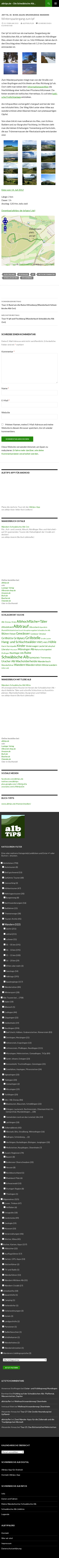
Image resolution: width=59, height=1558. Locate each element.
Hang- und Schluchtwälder (18, 642)
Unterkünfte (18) (10, 1291)
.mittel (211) (11, 934)
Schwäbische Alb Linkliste (12, 1509)
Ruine (27, 652)
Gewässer (23, 633)
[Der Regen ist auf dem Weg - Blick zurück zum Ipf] (48, 168)
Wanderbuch (44, 661)
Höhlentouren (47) (12, 888)
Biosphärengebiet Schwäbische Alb (37, 630)
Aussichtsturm (8, 630)
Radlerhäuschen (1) (13, 1332)
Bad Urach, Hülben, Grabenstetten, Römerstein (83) (29, 1032)
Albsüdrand (7, 627)
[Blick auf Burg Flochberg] (29, 145)
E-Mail (5, 400)
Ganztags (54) (12, 971)
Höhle (52, 642)
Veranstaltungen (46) (13, 1234)
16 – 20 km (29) (12, 960)
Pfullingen (5, 653)
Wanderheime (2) (12, 1342)
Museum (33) (10, 1228)
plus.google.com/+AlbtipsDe (14, 784)
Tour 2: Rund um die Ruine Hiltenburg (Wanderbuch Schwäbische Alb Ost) (29, 305)
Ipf (33, 274)
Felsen (12, 633)
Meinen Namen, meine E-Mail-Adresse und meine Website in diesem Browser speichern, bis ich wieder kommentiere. (27, 428)
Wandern (44, 15)
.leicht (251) (11, 928)
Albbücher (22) (11, 1248)
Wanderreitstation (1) (14, 1348)
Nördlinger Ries (11, 278)
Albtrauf (21, 626)
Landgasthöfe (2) (12, 1321)
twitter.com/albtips (9, 781)
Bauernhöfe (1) (11, 1295)
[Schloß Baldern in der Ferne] (11, 157)
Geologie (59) (10, 1223)
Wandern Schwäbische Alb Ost (15, 526)
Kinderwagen (32, 646)
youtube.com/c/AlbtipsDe (12, 786)
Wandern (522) (12, 924)
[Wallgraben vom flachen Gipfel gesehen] (48, 57)
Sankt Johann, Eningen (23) (18, 1058)
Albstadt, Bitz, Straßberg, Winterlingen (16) (25, 1131)
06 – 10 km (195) (13, 950)
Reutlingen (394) (11, 1028)
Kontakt (5, 1533)
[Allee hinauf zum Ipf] (11, 57)
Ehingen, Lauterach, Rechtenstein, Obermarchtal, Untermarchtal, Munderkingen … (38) (30, 1110)
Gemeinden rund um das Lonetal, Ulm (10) (24, 1117)
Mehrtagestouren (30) (14, 893)
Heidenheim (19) (11, 1023)
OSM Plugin (49, 264)
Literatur (5, 649)
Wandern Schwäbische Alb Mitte (16, 685)
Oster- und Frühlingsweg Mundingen (40, 1388)
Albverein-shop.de (8, 590)
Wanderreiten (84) (12, 987)
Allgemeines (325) (11, 1199)
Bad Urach (19, 630)
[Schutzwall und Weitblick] (48, 157)
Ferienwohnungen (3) (13, 1311)
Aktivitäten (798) (10, 863)
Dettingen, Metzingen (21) (18, 1037)
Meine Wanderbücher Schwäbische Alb (18, 1504)
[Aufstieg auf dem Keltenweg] (29, 57)
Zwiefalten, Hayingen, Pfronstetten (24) (24, 1069)
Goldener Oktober (38, 634)
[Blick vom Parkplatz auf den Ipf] (11, 145)
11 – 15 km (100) (13, 955)
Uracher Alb (8, 661)
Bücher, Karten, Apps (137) (15, 1244)
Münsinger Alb (26, 649)
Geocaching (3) (11, 883)
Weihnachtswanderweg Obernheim (30, 1401)
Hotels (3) (8, 1316)
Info (3, 1493)
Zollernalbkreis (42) (12, 1127)
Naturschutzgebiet (43, 649)
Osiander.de (6, 600)
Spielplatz (34, 657)
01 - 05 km (13, 15)
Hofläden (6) (11, 1207)
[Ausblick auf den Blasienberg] (11, 168)
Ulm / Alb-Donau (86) (13, 1100)
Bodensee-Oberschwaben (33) (20, 1162)
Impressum (6, 1543)
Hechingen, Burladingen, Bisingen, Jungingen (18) (28, 1142)
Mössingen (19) (13, 1089)
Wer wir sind (7, 1538)
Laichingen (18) (12, 1122)
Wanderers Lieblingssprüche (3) (17, 1353)
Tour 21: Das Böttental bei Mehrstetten (38, 1427)
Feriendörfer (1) (11, 1305)
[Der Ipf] (48, 179)
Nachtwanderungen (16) (15, 903)
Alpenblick (43, 627)
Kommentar (8, 351)
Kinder (21, 645)
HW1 (40, 642)
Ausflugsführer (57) (13, 1253)
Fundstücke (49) (11, 1218)
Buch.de (4, 595)
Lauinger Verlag (7, 588)
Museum (13, 649)
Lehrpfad (51, 646)
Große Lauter (46, 638)
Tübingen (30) (10, 1080)
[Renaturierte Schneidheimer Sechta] (29, 69)
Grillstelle (32, 638)
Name (5, 388)
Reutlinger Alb (17, 652)
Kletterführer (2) (11, 1264)
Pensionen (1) (10, 1326)
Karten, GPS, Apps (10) (14, 1259)
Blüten (5, 633)
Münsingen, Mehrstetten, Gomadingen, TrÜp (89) (28, 1053)
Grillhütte (7, 638)
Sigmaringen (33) (11, 1074)
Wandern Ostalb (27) (13, 1285)
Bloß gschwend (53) (13, 872)
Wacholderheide (26, 661)
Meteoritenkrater (46, 274)
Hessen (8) (10, 1167)
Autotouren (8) (11, 867)
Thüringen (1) (12, 1194)
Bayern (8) (10, 1157)
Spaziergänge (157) (14, 981)
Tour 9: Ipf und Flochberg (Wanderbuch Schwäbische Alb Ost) (27, 318)
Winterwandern (49, 665)
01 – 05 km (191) (13, 944)
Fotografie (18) (11, 1212)
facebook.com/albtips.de (12, 779)
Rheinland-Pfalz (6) (14, 1178)
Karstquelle (11, 646)
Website (5, 412)
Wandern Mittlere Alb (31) (16, 1280)
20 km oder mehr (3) (14, 966)
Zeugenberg (27, 278)
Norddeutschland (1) (15, 1173)
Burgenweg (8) (12, 897)
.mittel (5, 15)
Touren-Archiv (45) (12, 919)
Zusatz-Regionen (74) (14, 1153)
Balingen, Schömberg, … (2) (18, 1137)
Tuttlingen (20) (11, 1094)
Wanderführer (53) (12, 1275)
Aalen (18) (8, 1001)
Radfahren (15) (11, 908)
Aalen (22, 15)
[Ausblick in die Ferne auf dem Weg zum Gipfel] (29, 179)
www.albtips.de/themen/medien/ (16, 804)
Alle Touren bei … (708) (13, 997)
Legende (5, 1514)
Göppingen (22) (11, 1017)
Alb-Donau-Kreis (8, 622)
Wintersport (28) (11, 992)
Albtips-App (34, 507)
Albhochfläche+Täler (32, 621)
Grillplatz (19, 638)
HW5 (45, 642)
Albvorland (9, 274)
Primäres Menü (55, 3)
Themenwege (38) (12, 913)
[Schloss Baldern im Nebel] (11, 69)
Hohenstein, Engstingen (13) (19, 1043)
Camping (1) (9, 1300)
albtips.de (5, 582)
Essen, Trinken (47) (12, 1203)
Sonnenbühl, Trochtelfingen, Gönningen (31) (26, 1064)
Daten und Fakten (9, 1499)
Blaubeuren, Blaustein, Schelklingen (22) (24, 1104)
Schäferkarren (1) (12, 1337)
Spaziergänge (32, 15)
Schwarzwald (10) (13, 1183)
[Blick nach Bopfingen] (48, 145)
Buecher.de (5, 598)
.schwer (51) (11, 939)
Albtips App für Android (12, 1469)
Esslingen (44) (10, 1012)
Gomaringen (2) (13, 1084)
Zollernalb (5, 668)
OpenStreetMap (26, 264)
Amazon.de (5, 593)
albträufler (28, 23)
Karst (3, 646)
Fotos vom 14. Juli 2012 (12, 189)
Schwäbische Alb (15, 657)
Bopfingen (23, 274)
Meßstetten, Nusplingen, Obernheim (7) (24, 1147)
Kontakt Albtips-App (10, 1475)
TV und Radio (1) (11, 1269)
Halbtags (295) (12, 976)
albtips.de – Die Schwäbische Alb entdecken (18, 3)
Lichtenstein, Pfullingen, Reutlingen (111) (24, 1048)
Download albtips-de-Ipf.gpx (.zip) (18, 210)
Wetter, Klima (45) (12, 1239)
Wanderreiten (34, 664)
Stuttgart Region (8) (15, 1188)
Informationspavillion (38, 86)
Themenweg (45, 657)
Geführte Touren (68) (14, 877)
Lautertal (43, 646)
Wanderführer (7, 665)
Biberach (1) (9, 1007)
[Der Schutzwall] (29, 168)
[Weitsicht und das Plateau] (29, 157)
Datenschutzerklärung (11, 1548)
